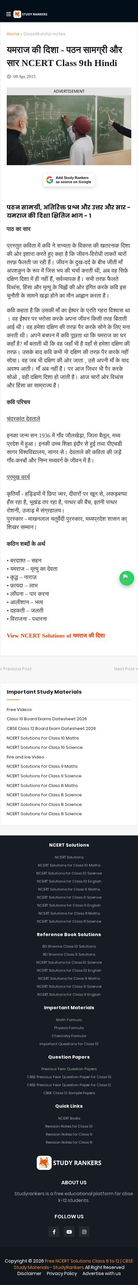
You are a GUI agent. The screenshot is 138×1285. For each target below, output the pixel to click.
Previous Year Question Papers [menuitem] (69, 1068)
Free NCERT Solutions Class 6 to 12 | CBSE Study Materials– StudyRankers (74, 1264)
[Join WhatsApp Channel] (126, 578)
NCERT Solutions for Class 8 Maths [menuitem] (69, 913)
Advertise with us (101, 1274)
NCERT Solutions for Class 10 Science (45, 747)
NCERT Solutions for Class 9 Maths (42, 766)
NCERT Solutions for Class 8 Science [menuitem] (69, 921)
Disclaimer (29, 1274)
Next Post (124, 669)
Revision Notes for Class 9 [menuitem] (69, 1134)
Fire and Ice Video (25, 757)
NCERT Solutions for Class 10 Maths (43, 738)
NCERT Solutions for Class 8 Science (44, 795)
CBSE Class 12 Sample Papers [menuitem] (69, 1092)
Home (13, 34)
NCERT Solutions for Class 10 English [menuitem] (69, 881)
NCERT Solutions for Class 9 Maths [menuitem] (69, 889)
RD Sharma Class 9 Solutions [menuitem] (69, 954)
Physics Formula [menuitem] (69, 1027)
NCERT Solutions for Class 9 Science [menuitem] (69, 897)
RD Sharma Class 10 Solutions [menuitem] (69, 946)
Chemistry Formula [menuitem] (69, 1035)
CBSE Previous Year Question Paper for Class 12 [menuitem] (69, 1084)
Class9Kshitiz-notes (44, 34)
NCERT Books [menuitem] (69, 1118)
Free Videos (19, 709)
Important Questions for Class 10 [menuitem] (69, 1043)
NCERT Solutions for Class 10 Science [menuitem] (69, 873)
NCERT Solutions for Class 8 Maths (42, 785)
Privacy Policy (62, 1274)
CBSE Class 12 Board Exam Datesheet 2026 (51, 728)
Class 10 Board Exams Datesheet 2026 (47, 719)
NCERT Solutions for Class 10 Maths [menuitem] (69, 865)
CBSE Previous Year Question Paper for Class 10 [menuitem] (69, 1076)
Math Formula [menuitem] (69, 1019)
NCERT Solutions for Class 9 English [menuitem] (69, 905)
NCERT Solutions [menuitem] (69, 857)
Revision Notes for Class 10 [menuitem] (69, 1126)
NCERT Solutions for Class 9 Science (44, 776)
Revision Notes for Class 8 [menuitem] (69, 1142)
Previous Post (17, 669)
